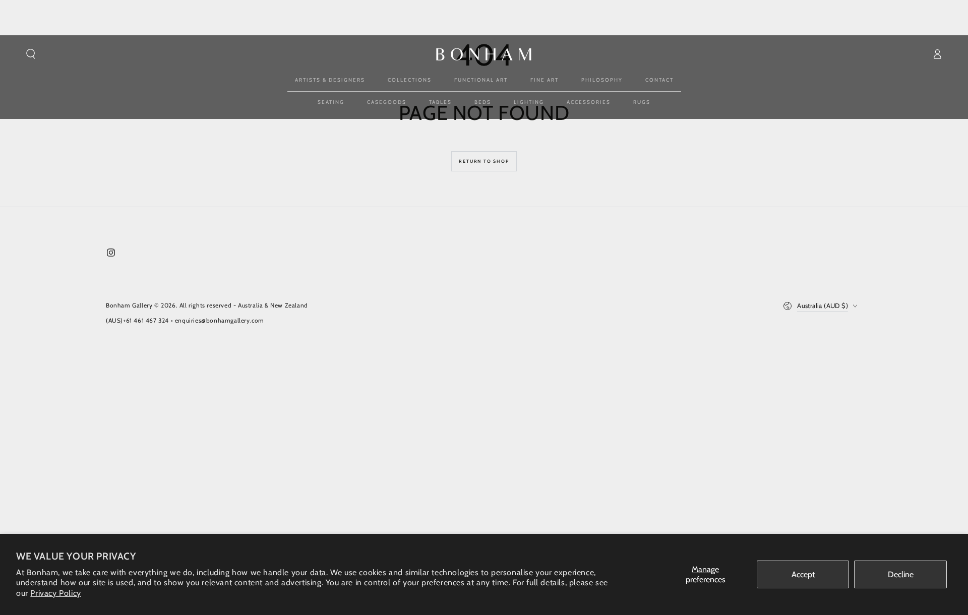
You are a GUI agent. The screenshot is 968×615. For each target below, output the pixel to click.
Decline (901, 574)
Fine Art (544, 80)
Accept (803, 574)
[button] (31, 54)
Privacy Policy (55, 593)
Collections (410, 80)
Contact (659, 80)
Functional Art (481, 80)
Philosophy (602, 80)
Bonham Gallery (129, 305)
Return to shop (484, 161)
